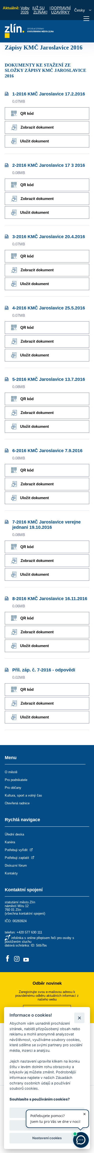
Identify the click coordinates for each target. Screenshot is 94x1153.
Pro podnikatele (16, 780)
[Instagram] (17, 959)
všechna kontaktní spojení (25, 913)
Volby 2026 (25, 10)
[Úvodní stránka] (29, 36)
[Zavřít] (79, 1018)
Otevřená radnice (17, 803)
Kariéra (10, 842)
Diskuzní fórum (16, 865)
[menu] (86, 18)
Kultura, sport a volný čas (23, 795)
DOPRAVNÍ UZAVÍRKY (61, 10)
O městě (11, 772)
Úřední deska (14, 834)
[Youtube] (26, 959)
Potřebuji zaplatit (17, 858)
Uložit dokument (34, 141)
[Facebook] (7, 959)
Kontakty (11, 873)
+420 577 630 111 (29, 932)
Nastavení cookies (47, 1138)
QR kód (27, 113)
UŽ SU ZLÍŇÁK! (40, 10)
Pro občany (13, 788)
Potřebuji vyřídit (17, 850)
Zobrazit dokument (37, 127)
